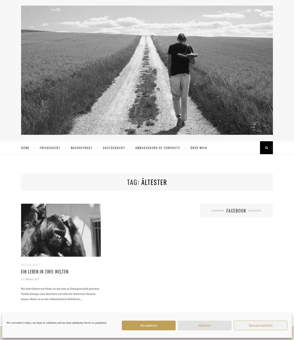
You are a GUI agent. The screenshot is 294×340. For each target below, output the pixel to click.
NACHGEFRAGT (82, 147)
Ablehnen (204, 325)
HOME (25, 147)
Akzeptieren (148, 325)
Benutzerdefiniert (260, 325)
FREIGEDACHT (50, 147)
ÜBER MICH (198, 147)
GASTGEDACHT (114, 147)
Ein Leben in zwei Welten (44, 271)
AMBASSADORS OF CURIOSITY (157, 147)
